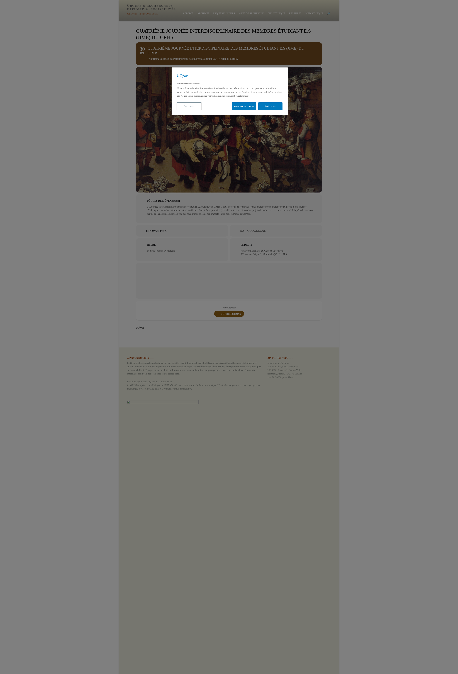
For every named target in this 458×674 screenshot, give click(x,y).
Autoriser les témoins (244, 106)
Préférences (189, 106)
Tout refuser (270, 106)
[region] (230, 91)
